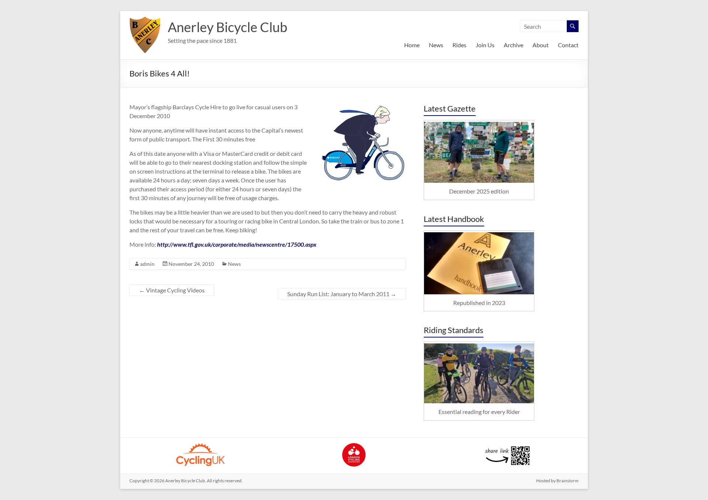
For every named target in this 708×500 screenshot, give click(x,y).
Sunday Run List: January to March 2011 (341, 293)
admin (147, 264)
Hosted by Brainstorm (557, 480)
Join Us (485, 44)
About (540, 44)
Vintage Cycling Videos (172, 290)
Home (412, 44)
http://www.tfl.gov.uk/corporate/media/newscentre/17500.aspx (236, 244)
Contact (568, 44)
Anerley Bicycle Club (227, 27)
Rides (459, 44)
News (436, 44)
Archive (513, 44)
